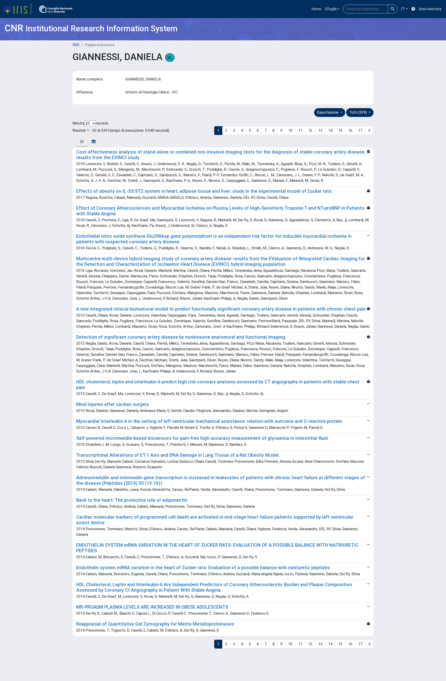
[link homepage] (17, 9)
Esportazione (328, 112)
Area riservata (430, 9)
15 (340, 130)
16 (350, 130)
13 (320, 130)
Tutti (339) (358, 112)
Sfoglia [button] (331, 9)
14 (330, 130)
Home (316, 9)
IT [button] (403, 9)
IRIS (75, 45)
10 (290, 130)
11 (300, 130)
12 (310, 130)
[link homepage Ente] (56, 9)
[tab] (82, 142)
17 (360, 130)
